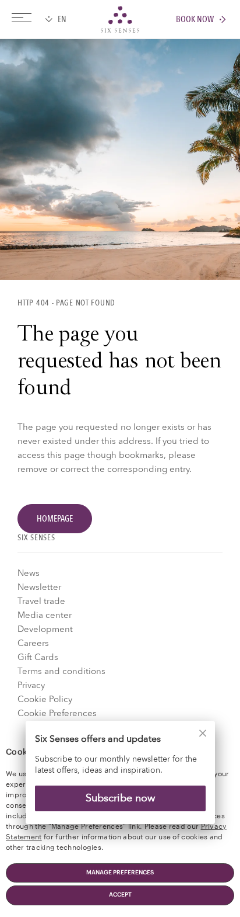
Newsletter (39, 587)
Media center (44, 615)
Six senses (120, 19)
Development (45, 629)
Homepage (55, 519)
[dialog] (120, 779)
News (28, 573)
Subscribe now (120, 797)
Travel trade (41, 601)
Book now (195, 19)
